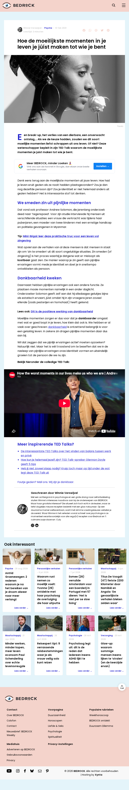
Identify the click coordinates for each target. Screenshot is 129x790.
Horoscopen (55, 720)
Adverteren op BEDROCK (21, 749)
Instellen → (103, 166)
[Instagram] (32, 525)
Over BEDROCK (15, 715)
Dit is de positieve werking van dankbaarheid (62, 311)
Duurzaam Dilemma (101, 726)
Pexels (120, 126)
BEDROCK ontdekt (99, 720)
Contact (12, 726)
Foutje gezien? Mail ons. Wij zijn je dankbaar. (45, 482)
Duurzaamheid (56, 715)
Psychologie (55, 731)
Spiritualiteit (55, 737)
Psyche (48, 27)
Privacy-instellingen (60, 744)
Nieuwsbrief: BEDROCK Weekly (19, 733)
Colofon (11, 720)
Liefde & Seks (55, 726)
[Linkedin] (36, 525)
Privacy (11, 760)
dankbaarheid (57, 327)
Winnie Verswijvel (32, 27)
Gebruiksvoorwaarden (19, 754)
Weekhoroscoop (99, 715)
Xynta (98, 774)
